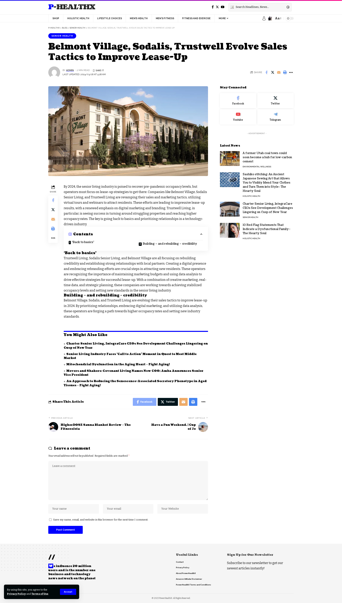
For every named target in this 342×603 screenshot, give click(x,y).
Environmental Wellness (257, 167)
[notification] (270, 18)
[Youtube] (238, 117)
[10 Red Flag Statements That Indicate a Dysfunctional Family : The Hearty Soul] (230, 230)
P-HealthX (71, 7)
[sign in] (264, 18)
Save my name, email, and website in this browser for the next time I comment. (100, 519)
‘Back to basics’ (83, 242)
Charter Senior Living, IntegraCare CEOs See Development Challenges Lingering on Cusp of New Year (268, 208)
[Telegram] (275, 117)
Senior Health (62, 35)
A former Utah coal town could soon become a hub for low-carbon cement (267, 157)
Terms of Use (39, 593)
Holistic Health (251, 196)
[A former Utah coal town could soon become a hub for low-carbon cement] (230, 158)
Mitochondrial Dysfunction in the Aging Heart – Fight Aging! (118, 364)
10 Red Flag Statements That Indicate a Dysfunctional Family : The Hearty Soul (266, 229)
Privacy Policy (16, 593)
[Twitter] (217, 7)
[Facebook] (213, 7)
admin (70, 70)
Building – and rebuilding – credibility (170, 244)
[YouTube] (222, 7)
